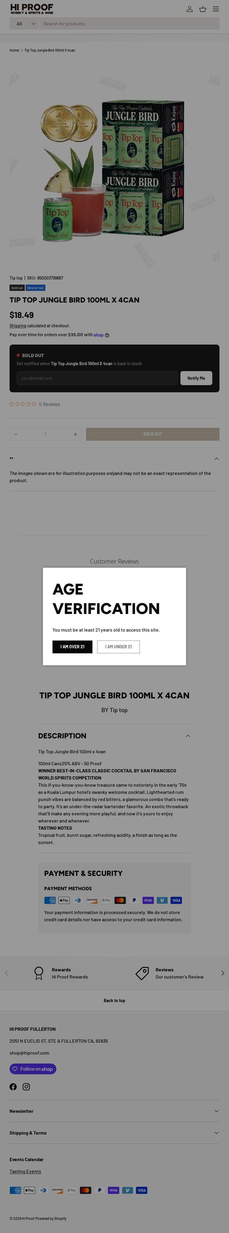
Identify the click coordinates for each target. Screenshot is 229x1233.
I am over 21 (72, 646)
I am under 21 (118, 646)
